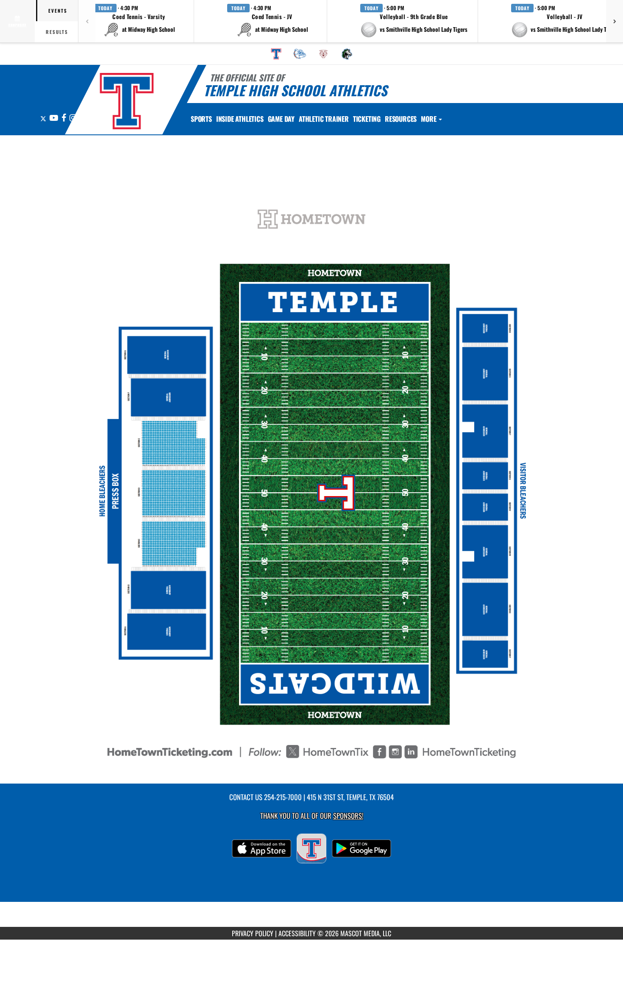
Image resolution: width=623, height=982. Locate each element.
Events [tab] (57, 10)
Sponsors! (348, 815)
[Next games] (614, 21)
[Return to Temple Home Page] (126, 100)
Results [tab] (57, 31)
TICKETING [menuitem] (367, 119)
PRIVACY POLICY (252, 933)
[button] (139, 21)
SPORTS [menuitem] (201, 119)
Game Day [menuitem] (281, 119)
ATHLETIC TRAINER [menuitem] (324, 119)
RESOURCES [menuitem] (401, 119)
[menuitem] (276, 53)
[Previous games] (86, 21)
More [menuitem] (429, 119)
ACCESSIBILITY (297, 933)
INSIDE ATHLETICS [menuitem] (240, 119)
